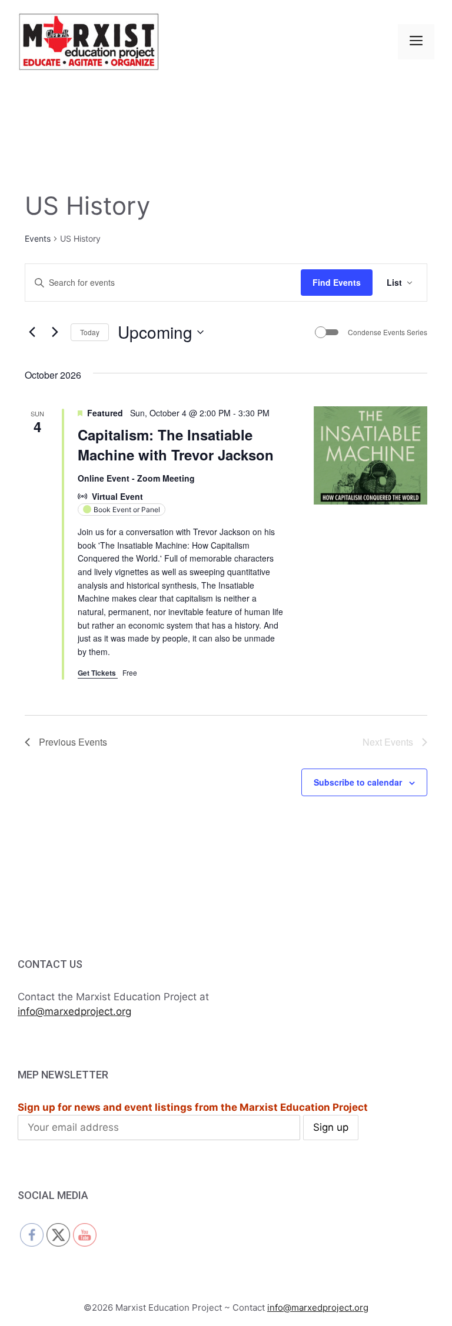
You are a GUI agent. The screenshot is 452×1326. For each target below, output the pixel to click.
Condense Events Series (387, 332)
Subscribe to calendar (358, 782)
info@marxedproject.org (74, 1011)
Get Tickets (98, 672)
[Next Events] (55, 332)
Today (89, 332)
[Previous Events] (32, 332)
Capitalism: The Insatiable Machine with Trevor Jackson (176, 445)
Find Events (337, 282)
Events (38, 238)
